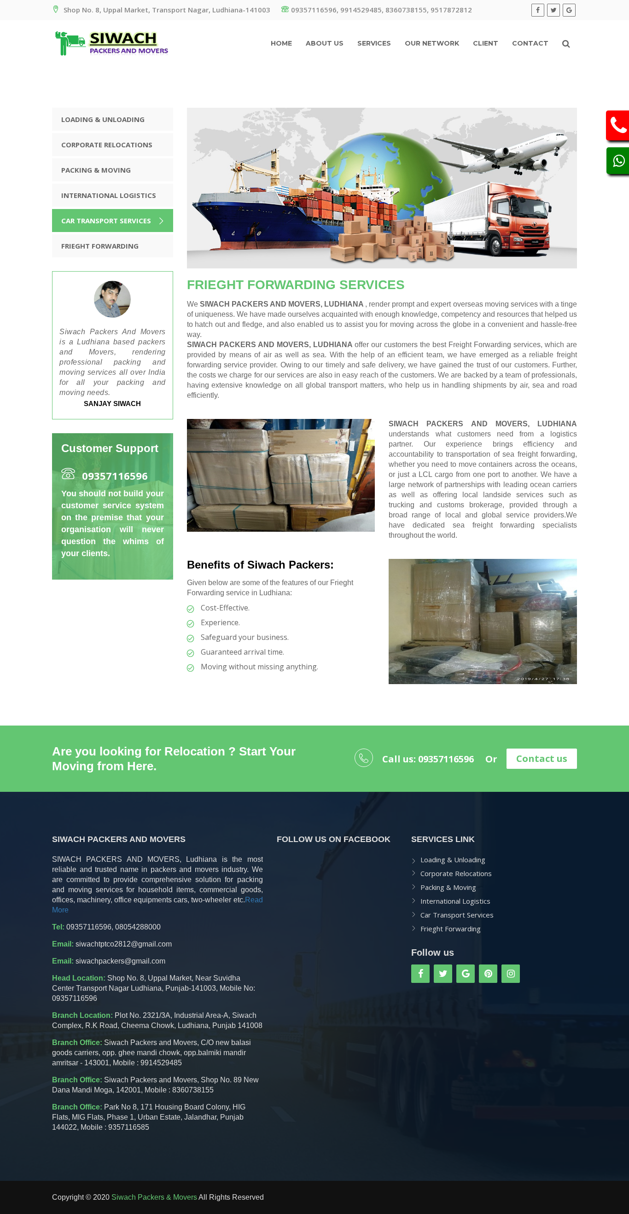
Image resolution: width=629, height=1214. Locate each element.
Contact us (541, 758)
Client (485, 43)
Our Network (432, 43)
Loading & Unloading (103, 119)
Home (281, 43)
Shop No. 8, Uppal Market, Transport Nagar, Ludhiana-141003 (166, 9)
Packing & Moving (96, 169)
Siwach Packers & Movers (154, 1197)
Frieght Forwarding (100, 245)
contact (530, 43)
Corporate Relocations (106, 144)
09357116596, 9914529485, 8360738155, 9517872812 (381, 9)
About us (325, 43)
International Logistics (108, 195)
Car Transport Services (106, 220)
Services (374, 43)
